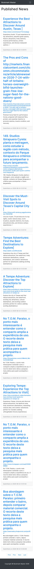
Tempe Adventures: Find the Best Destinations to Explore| (16, 242)
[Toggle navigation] (30, 2)
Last (24, 555)
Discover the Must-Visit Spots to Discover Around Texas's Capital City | (16, 202)
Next (19, 555)
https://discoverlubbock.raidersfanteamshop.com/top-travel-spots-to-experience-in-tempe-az (17, 397)
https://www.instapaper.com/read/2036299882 (17, 465)
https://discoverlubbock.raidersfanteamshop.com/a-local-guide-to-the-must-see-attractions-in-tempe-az (17, 291)
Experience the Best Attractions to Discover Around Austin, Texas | (16, 23)
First (9, 555)
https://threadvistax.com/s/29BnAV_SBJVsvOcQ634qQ (16, 359)
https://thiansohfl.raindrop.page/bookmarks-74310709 (17, 213)
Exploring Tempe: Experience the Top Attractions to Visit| (16, 389)
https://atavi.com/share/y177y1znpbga (16, 32)
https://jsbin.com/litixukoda (12, 251)
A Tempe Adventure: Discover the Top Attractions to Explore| (16, 281)
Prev (14, 555)
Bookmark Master (8, 2)
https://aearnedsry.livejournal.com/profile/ (16, 532)
